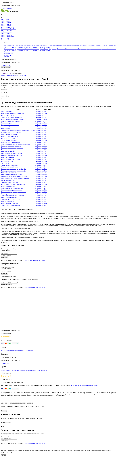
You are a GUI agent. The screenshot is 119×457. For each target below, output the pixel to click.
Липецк (8, 370)
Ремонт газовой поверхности (9, 165)
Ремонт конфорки (20, 75)
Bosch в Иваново (6, 25)
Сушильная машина (22, 47)
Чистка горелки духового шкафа (10, 205)
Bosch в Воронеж (6, 22)
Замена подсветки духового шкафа (11, 174)
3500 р (44, 151)
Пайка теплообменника (8, 127)
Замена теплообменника (8, 151)
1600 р (44, 123)
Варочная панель (9, 45)
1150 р (44, 171)
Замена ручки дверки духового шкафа (12, 119)
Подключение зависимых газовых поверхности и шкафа (18, 130)
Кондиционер (53, 45)
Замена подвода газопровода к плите (12, 188)
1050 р (44, 144)
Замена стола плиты (7, 161)
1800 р (44, 134)
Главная (3, 75)
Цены (26, 350)
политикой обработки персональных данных (84, 385)
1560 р (44, 197)
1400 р (44, 146)
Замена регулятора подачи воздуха (11, 146)
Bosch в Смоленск (6, 32)
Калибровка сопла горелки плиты (11, 132)
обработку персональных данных (35, 260)
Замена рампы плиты (7, 115)
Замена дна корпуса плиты (9, 197)
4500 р (44, 130)
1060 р (44, 132)
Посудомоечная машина (94, 45)
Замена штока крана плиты (9, 138)
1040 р (44, 142)
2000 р (44, 167)
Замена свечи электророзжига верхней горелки (15, 178)
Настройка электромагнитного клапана (12, 155)
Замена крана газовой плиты (9, 136)
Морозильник (82, 45)
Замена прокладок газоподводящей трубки (13, 169)
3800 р (44, 165)
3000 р (44, 117)
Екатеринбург (32, 370)
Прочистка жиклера (7, 163)
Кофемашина (61, 45)
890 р (44, 148)
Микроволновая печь (71, 45)
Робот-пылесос (111, 45)
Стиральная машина (10, 47)
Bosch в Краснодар (6, 30)
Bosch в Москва (5, 19)
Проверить (4, 273)
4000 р (44, 180)
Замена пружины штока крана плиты (12, 148)
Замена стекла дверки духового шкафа (12, 113)
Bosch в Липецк (5, 21)
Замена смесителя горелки (9, 150)
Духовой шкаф (44, 45)
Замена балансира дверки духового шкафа (13, 192)
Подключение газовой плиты (9, 167)
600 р (44, 169)
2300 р (44, 192)
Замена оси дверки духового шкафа (11, 190)
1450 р (44, 199)
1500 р (44, 136)
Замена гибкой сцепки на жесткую (11, 121)
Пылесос (104, 45)
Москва (3, 370)
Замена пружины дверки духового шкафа (13, 171)
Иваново (25, 370)
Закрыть (3, 455)
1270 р (44, 182)
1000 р (44, 153)
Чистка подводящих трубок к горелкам (12, 195)
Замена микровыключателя (9, 172)
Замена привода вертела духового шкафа (13, 184)
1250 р (44, 138)
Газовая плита (35, 45)
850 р (44, 163)
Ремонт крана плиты (7, 194)
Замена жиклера (6, 128)
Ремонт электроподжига (8, 180)
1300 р (44, 172)
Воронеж (13, 370)
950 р (44, 140)
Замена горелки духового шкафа (10, 142)
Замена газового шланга (8, 157)
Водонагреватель (20, 45)
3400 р (44, 125)
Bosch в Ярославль (6, 35)
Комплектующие (9, 52)
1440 (38, 111)
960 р (44, 184)
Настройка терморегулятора (9, 182)
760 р (44, 161)
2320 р (44, 115)
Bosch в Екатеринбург (7, 27)
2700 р (44, 111)
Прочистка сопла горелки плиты (10, 199)
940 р (44, 155)
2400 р (44, 121)
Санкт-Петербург (42, 370)
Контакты (7, 56)
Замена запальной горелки (9, 134)
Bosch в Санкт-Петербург (8, 29)
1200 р (44, 186)
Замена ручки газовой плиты (9, 203)
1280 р (44, 201)
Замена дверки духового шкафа (10, 159)
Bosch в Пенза (5, 38)
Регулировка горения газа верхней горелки (14, 176)
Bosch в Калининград (7, 36)
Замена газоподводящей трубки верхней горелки (15, 144)
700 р (44, 176)
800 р (44, 194)
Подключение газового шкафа (10, 125)
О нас (2, 350)
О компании (7, 55)
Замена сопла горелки (7, 201)
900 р (44, 113)
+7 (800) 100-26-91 (6, 8)
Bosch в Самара (5, 33)
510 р (44, 119)
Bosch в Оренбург (6, 24)
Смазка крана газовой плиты (9, 140)
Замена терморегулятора (8, 186)
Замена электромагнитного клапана (11, 153)
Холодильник (33, 47)
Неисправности (9, 53)
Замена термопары (6, 111)
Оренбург (19, 370)
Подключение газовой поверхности (11, 117)
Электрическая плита (43, 47)
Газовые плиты (10, 75)
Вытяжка (28, 45)
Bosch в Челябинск (6, 40)
